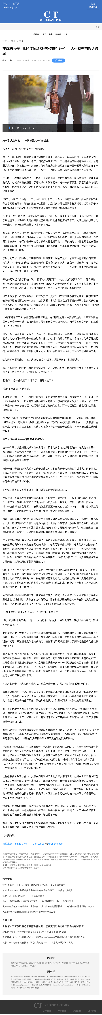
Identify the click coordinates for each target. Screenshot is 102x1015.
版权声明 (92, 1011)
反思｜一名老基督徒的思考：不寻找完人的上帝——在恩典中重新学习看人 (38, 942)
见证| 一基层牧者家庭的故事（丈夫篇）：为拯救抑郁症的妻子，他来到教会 (38, 901)
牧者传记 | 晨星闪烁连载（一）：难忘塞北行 (23, 896)
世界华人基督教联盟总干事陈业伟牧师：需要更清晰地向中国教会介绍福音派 (43, 926)
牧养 (51, 34)
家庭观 (58, 34)
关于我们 (47, 1011)
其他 (13, 41)
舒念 (12, 60)
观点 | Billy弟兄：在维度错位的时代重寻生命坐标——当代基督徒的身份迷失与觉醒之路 (44, 937)
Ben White (38, 843)
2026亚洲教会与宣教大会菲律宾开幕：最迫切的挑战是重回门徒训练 (34, 932)
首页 (5, 41)
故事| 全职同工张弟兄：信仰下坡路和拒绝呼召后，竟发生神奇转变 (34, 885)
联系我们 (62, 1011)
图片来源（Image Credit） (17, 843)
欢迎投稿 (77, 1011)
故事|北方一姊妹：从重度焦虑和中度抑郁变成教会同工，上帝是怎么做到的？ (39, 890)
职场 (65, 34)
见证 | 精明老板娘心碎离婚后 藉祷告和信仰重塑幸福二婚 (29, 912)
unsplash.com (55, 843)
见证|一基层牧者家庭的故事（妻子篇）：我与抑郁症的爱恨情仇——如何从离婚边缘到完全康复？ (48, 906)
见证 (44, 34)
